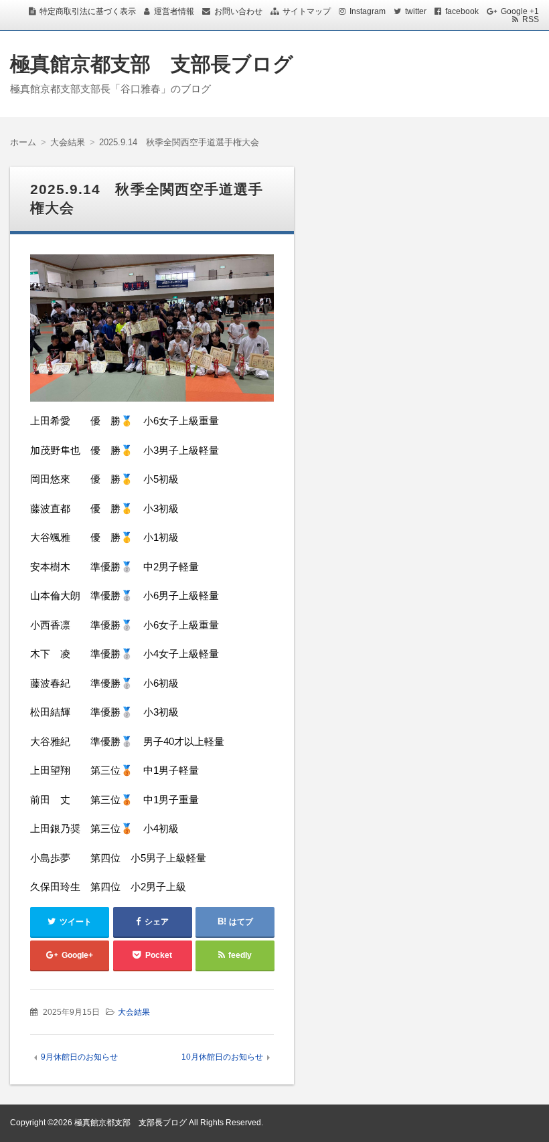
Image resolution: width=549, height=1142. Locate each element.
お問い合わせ (238, 11)
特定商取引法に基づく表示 (88, 11)
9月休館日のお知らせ (79, 1057)
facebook (462, 11)
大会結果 (134, 1012)
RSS (530, 19)
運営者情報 (174, 11)
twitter (415, 11)
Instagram (367, 11)
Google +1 (520, 11)
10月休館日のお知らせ (222, 1057)
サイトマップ (307, 11)
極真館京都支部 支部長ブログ (151, 64)
